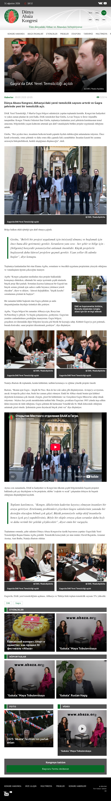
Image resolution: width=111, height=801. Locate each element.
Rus (90, 13)
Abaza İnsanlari (35, 34)
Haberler (8, 97)
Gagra (22, 42)
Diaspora (76, 34)
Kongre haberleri (77, 786)
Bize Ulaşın (30, 786)
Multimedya (101, 34)
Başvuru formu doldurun (55, 768)
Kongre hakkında (16, 34)
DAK (15, 42)
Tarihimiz (88, 34)
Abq (97, 19)
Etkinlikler (51, 34)
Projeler (64, 34)
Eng (97, 13)
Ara (103, 19)
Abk (90, 19)
